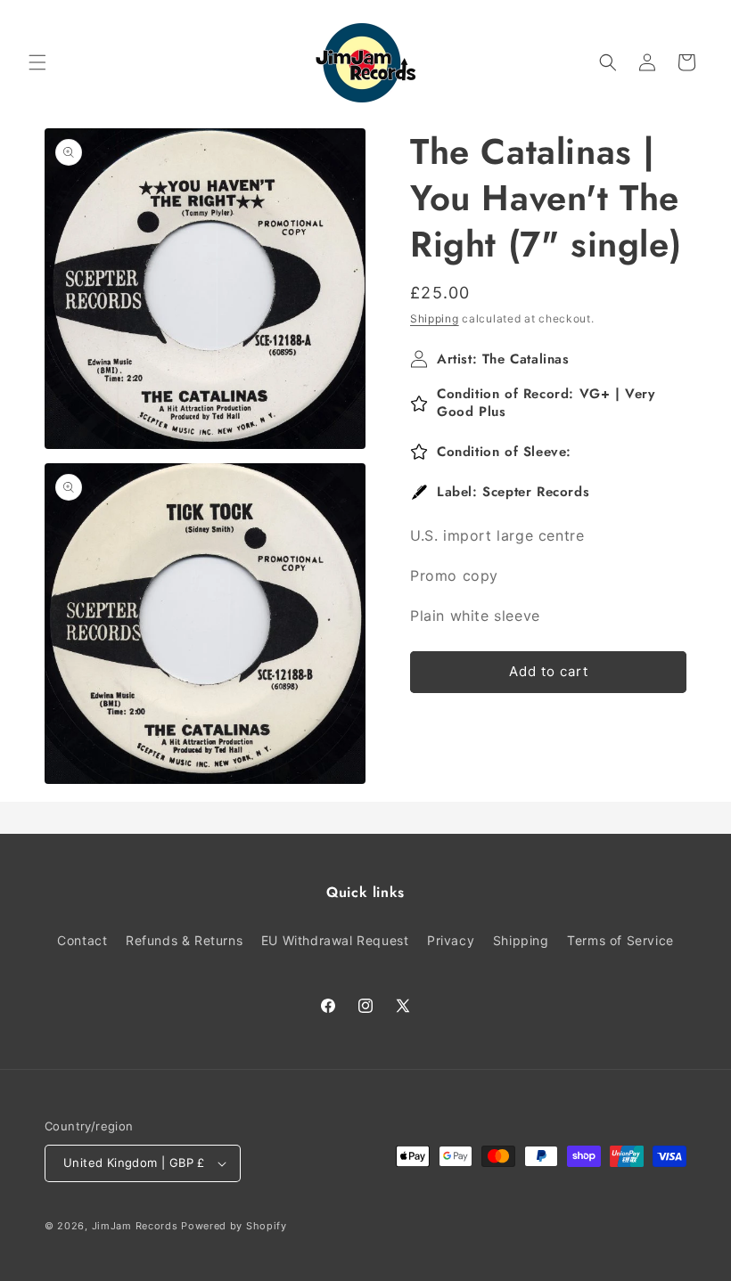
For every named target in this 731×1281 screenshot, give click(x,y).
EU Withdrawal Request (335, 940)
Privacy (450, 940)
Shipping (434, 318)
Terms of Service (620, 940)
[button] (37, 62)
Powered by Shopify (234, 1226)
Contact (82, 940)
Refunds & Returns (184, 940)
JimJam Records (135, 1226)
